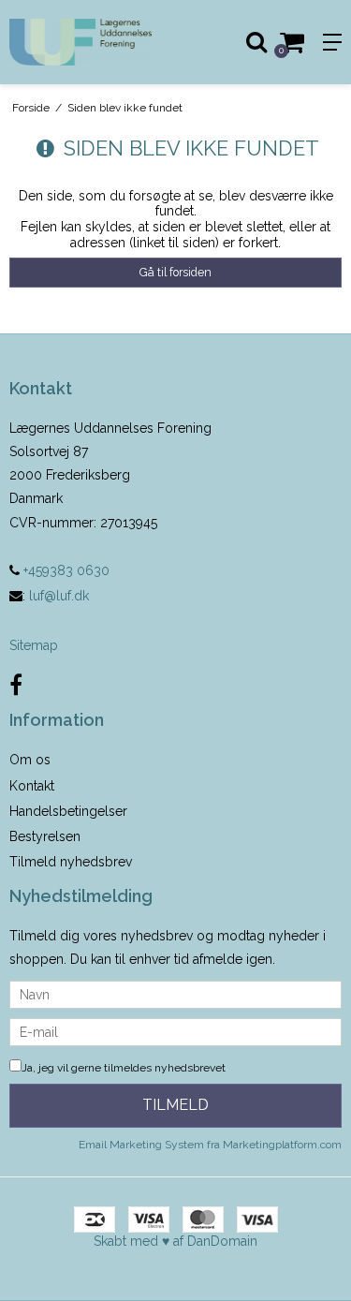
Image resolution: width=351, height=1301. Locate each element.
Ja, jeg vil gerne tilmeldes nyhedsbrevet (124, 1067)
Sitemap (33, 645)
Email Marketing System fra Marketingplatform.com (210, 1144)
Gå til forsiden (175, 272)
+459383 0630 (65, 570)
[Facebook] (15, 685)
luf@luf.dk (59, 595)
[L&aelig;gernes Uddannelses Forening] (88, 42)
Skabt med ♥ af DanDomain (175, 1241)
